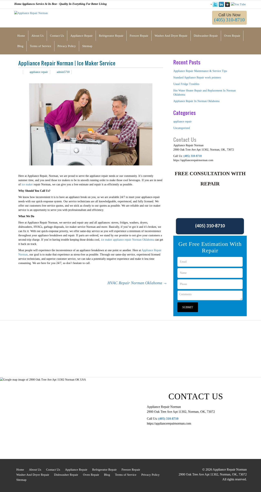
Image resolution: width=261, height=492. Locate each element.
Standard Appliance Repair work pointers (197, 77)
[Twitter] (215, 4)
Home (20, 469)
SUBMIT (187, 307)
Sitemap (21, 479)
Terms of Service (125, 474)
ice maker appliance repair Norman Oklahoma (127, 239)
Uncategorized (181, 128)
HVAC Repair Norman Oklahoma (137, 283)
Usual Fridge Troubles (186, 84)
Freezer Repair (131, 469)
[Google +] (227, 4)
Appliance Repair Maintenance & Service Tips (200, 71)
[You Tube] (238, 4)
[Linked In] (221, 4)
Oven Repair (91, 474)
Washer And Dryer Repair (32, 474)
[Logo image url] (31, 12)
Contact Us (53, 469)
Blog (107, 474)
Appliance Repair (76, 469)
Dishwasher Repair (66, 474)
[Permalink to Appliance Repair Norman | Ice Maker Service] (19, 72)
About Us (35, 469)
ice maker (27, 184)
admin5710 (63, 72)
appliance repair (39, 72)
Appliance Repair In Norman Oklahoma (196, 101)
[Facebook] (211, 4)
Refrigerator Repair (104, 469)
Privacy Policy (150, 474)
